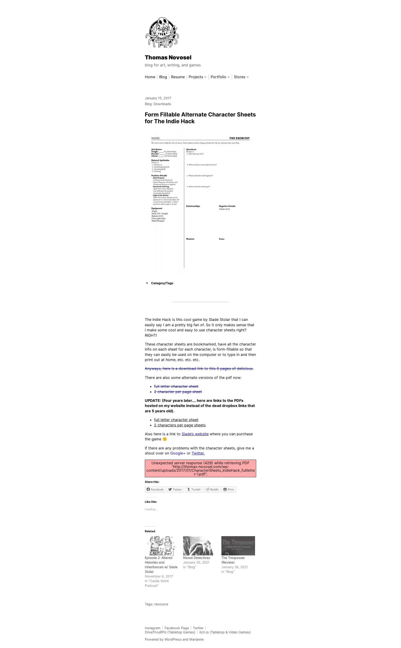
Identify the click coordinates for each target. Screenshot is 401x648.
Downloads (162, 104)
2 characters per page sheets (180, 425)
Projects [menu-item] (196, 77)
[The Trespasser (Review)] (238, 545)
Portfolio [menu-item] (218, 77)
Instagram (153, 628)
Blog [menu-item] (163, 77)
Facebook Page (177, 628)
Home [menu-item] (150, 77)
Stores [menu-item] (239, 77)
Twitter (198, 628)
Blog (148, 104)
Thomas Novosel (168, 57)
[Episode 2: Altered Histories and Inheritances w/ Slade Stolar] (161, 545)
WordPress (173, 639)
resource (161, 604)
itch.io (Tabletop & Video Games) (225, 632)
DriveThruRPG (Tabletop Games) (170, 632)
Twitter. (198, 453)
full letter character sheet (176, 419)
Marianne (196, 639)
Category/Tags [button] (162, 283)
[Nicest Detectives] (200, 545)
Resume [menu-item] (178, 77)
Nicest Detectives (196, 558)
